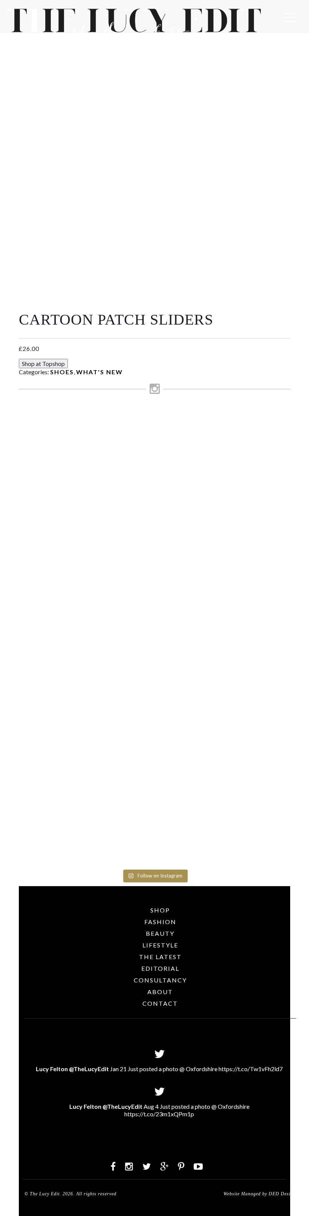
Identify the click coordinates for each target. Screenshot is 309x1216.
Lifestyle (160, 945)
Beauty (160, 933)
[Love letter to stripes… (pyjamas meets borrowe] (137, 495)
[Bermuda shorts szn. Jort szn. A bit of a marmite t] (240, 548)
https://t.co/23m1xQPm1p (159, 1113)
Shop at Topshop (43, 363)
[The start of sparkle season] (34, 423)
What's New (99, 371)
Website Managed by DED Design (259, 1193)
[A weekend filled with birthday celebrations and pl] (275, 638)
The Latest (160, 956)
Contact (160, 1003)
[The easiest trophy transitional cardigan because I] (171, 606)
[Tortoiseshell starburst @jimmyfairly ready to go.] (206, 437)
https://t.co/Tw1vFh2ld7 (251, 1068)
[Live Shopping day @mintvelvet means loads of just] (68, 505)
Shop (160, 910)
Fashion (160, 921)
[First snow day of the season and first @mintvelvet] (103, 445)
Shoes (62, 371)
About (160, 991)
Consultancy (160, 980)
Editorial (160, 968)
